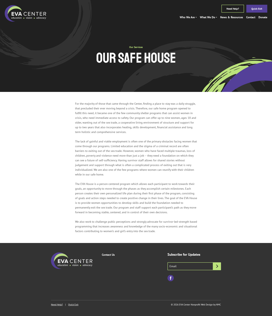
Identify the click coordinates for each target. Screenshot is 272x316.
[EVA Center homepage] (25, 13)
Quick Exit (256, 8)
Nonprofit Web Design (202, 304)
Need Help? (233, 8)
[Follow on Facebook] (170, 278)
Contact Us (108, 255)
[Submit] (217, 266)
